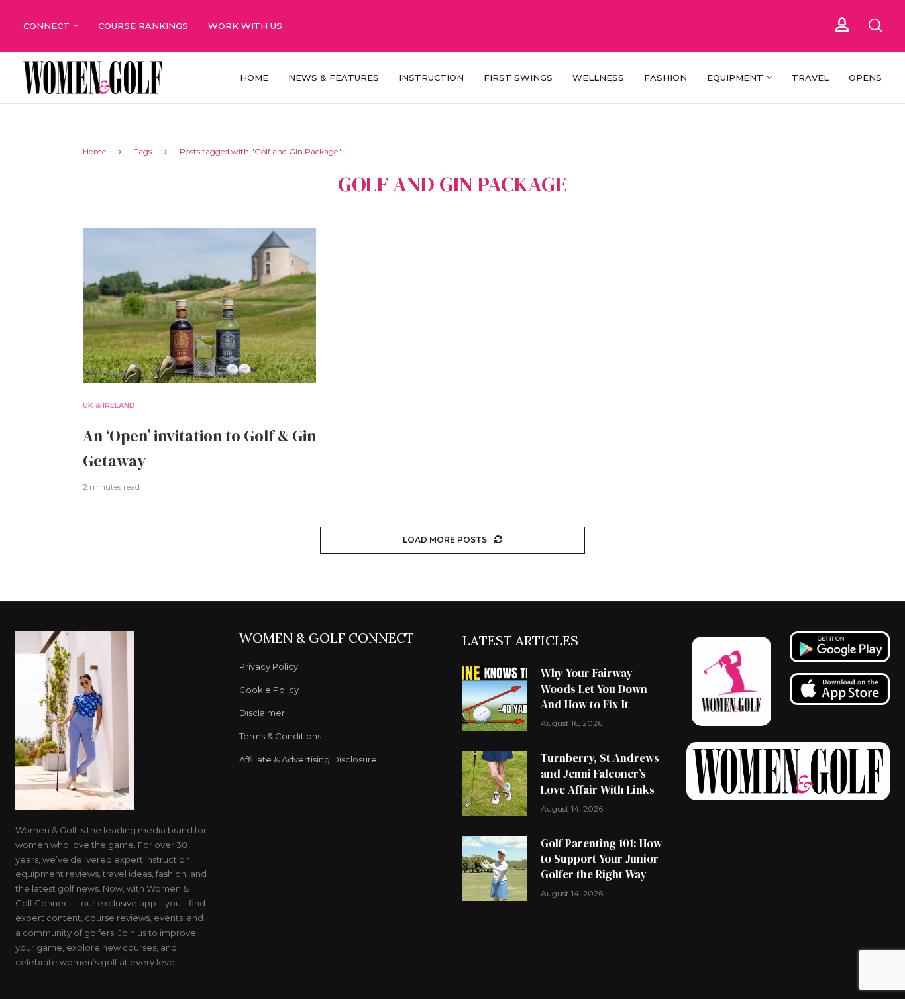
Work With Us (246, 26)
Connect (46, 26)
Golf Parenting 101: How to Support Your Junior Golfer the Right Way (601, 859)
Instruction (431, 77)
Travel (810, 77)
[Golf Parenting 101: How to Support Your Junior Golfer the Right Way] (494, 868)
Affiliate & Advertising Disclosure (308, 759)
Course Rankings (143, 26)
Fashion (665, 77)
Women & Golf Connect (326, 638)
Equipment (735, 77)
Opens (865, 77)
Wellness (598, 77)
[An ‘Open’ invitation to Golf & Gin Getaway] (199, 306)
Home (254, 77)
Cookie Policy (269, 690)
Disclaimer (262, 713)
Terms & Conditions (280, 736)
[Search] (875, 25)
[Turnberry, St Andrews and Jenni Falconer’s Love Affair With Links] (494, 783)
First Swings (518, 77)
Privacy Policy (268, 666)
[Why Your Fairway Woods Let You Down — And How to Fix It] (494, 698)
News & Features (333, 77)
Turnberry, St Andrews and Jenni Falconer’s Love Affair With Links (600, 774)
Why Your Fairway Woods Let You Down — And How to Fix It (600, 689)
